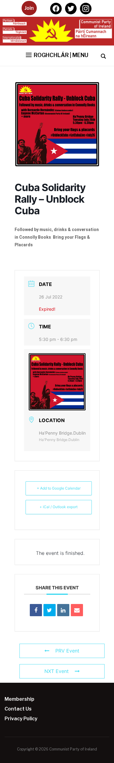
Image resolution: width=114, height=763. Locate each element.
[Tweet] (49, 610)
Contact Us (18, 709)
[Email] (77, 610)
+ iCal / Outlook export (59, 506)
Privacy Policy (21, 718)
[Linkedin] (63, 610)
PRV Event (67, 651)
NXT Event (56, 671)
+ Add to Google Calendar (59, 488)
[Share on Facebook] (36, 610)
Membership (19, 699)
